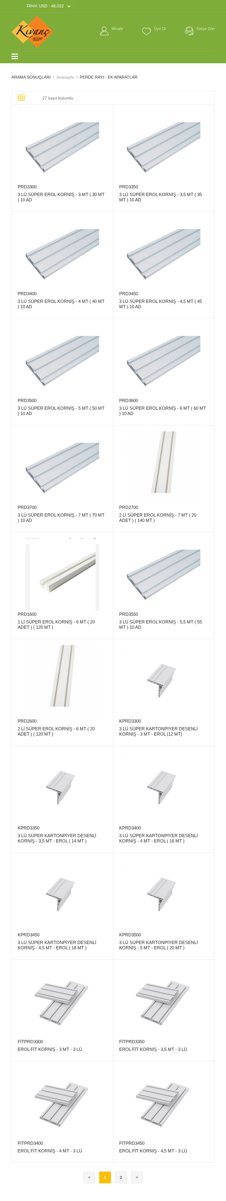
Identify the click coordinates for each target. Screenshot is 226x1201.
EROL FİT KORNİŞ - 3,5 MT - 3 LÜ (153, 1049)
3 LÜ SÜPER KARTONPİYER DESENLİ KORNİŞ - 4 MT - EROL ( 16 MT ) (158, 838)
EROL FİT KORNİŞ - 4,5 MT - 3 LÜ (153, 1150)
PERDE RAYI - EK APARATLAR (108, 77)
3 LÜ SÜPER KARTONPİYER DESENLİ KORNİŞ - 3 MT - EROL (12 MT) (158, 731)
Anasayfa (65, 77)
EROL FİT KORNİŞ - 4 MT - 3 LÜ (50, 1150)
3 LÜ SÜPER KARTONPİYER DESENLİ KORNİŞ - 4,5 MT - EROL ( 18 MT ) (57, 945)
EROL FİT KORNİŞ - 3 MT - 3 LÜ (50, 1049)
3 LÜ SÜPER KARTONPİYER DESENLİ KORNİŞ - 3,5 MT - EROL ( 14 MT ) (57, 838)
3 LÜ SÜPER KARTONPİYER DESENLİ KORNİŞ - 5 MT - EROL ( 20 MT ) (158, 945)
